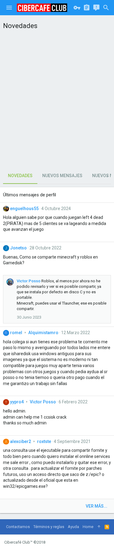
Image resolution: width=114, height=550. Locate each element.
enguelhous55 (24, 208)
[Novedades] (96, 7)
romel (16, 332)
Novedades (20, 175)
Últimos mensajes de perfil (29, 195)
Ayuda (73, 526)
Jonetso (18, 247)
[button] (9, 7)
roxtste (44, 441)
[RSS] (107, 526)
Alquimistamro (43, 332)
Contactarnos (18, 526)
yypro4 (17, 401)
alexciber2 (20, 441)
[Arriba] (99, 526)
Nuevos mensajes (62, 175)
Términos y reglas (48, 526)
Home (88, 526)
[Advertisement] (57, 98)
